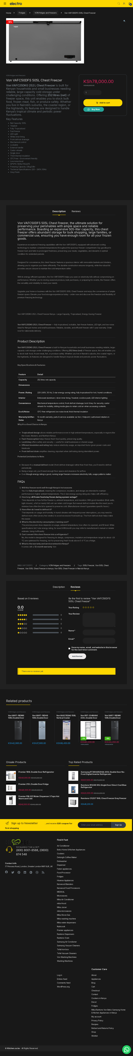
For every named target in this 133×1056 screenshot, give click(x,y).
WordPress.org (63, 987)
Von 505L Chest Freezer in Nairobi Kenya (71, 568)
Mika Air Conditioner (65, 899)
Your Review (73, 614)
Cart (93, 987)
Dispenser (61, 865)
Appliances (96, 979)
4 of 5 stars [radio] (91, 607)
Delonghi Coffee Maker (67, 857)
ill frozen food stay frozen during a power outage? (54, 497)
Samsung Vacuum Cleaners (68, 945)
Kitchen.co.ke (13, 1048)
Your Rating (73, 607)
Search (118, 3)
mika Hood (61, 903)
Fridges (22, 13)
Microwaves (62, 896)
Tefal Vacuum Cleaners (67, 953)
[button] (124, 21)
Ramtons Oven (63, 938)
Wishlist (94, 1036)
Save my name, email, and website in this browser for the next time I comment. (94, 648)
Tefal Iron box (63, 949)
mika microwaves (64, 911)
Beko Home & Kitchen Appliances (71, 850)
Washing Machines (65, 961)
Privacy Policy (97, 1020)
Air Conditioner (63, 846)
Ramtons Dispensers (65, 934)
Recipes (94, 1024)
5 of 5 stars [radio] (93, 607)
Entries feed (62, 979)
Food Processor (64, 873)
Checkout (95, 990)
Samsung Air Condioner (67, 942)
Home (8, 13)
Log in (59, 975)
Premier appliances (65, 930)
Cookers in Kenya (98, 998)
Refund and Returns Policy (102, 1028)
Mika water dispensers (66, 922)
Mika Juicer (62, 907)
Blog (93, 983)
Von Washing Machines (67, 957)
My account (96, 1017)
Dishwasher (62, 861)
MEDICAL (61, 892)
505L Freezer (88, 565)
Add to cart (104, 103)
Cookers (60, 853)
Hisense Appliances (65, 880)
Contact (94, 994)
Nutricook (61, 926)
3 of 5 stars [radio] (88, 607)
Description (59, 211)
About (93, 975)
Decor (94, 1002)
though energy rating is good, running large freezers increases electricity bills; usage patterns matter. (68, 474)
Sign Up (118, 825)
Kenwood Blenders (65, 884)
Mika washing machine (66, 919)
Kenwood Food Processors (68, 888)
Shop (93, 1032)
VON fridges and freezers (46, 13)
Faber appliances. (64, 869)
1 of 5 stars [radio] (83, 607)
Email (71, 639)
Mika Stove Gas (63, 915)
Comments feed (63, 983)
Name (71, 631)
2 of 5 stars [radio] (86, 607)
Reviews (76, 211)
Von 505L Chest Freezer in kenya (39, 568)
